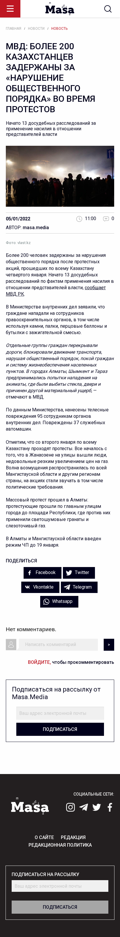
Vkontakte (43, 587)
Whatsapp (62, 601)
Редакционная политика (60, 845)
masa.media (36, 227)
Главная (13, 29)
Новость (59, 29)
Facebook (45, 572)
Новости (36, 29)
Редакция (73, 837)
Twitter (81, 572)
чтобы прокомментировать (71, 662)
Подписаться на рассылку (45, 874)
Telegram (82, 587)
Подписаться (60, 729)
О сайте (44, 837)
